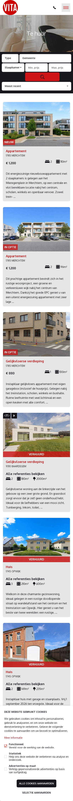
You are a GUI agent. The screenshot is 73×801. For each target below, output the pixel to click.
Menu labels (66, 7)
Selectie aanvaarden (36, 792)
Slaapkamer (12, 67)
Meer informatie (13, 737)
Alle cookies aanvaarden (36, 783)
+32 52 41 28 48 (54, 7)
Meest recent (13, 86)
